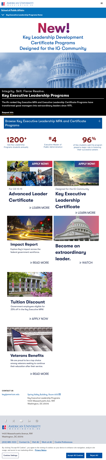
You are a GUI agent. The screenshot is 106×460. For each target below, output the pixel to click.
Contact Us (24, 442)
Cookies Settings (10, 455)
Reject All (94, 455)
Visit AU (35, 442)
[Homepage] (53, 427)
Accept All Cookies (75, 455)
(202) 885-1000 (9, 442)
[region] (53, 452)
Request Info (7, 112)
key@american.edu (10, 394)
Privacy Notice (40, 450)
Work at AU (47, 442)
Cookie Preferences (63, 442)
